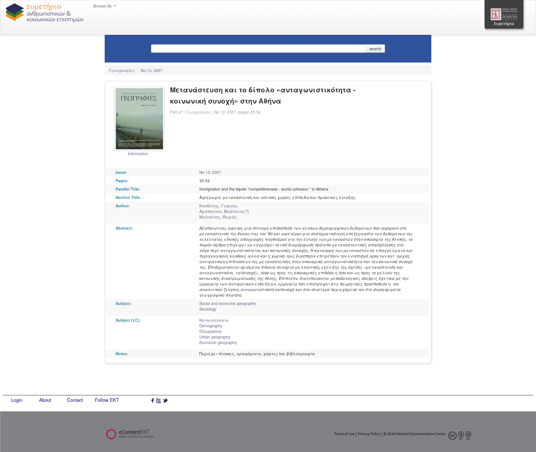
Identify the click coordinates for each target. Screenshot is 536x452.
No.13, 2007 (151, 70)
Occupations (210, 331)
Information (138, 153)
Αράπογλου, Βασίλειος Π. (224, 211)
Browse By (103, 6)
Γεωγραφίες (122, 70)
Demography (210, 325)
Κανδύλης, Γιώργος (218, 205)
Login (16, 399)
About (45, 399)
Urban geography (214, 337)
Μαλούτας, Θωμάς (218, 217)
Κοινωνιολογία (214, 320)
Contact (75, 399)
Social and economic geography (227, 303)
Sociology (207, 309)
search (375, 48)
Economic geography (218, 342)
